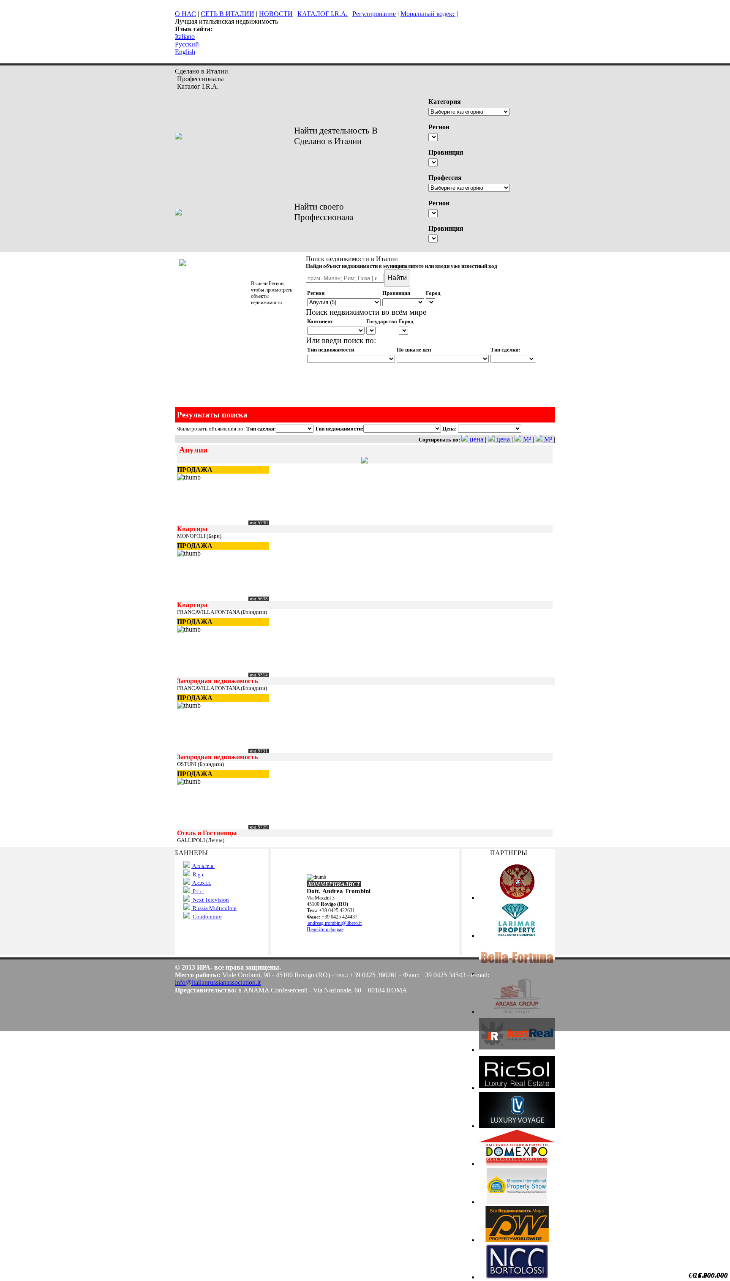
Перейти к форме (325, 929)
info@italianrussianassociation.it (218, 982)
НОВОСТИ (276, 13)
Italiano (185, 36)
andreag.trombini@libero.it (334, 923)
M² (527, 439)
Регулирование (374, 13)
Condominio (206, 916)
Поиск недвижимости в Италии (352, 258)
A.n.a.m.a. (203, 866)
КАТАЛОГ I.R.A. (322, 13)
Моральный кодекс (427, 13)
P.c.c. (197, 891)
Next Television (210, 900)
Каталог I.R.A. (198, 86)
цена (476, 439)
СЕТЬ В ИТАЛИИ (227, 13)
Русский (187, 44)
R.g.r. (197, 874)
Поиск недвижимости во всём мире (366, 312)
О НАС (185, 13)
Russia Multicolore (214, 908)
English (185, 51)
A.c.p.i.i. (201, 883)
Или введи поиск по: (341, 340)
